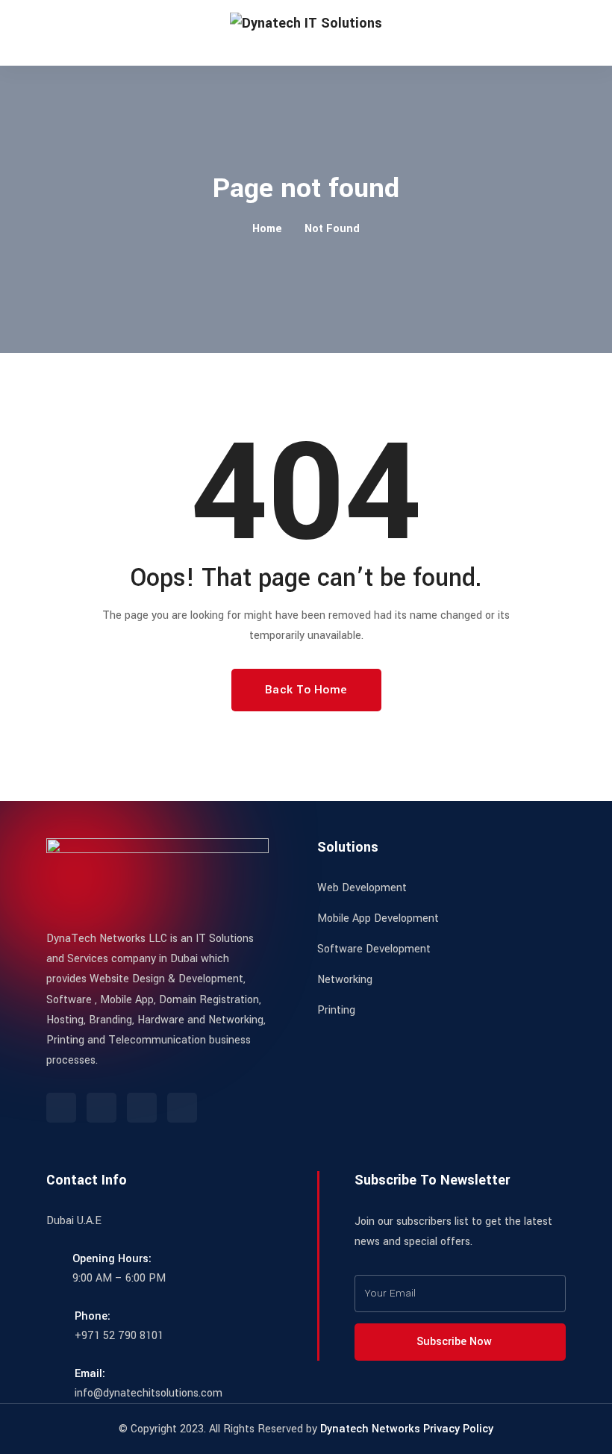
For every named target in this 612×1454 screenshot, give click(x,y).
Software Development (374, 949)
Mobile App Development (378, 918)
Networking (344, 979)
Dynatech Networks (370, 1429)
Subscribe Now (455, 1342)
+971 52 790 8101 (119, 1336)
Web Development (362, 888)
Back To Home (306, 689)
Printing (336, 1010)
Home (267, 229)
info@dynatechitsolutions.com (148, 1393)
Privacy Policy (458, 1429)
